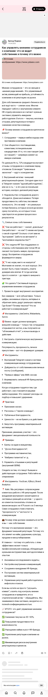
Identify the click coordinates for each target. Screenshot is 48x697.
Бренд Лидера (14, 41)
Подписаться (39, 42)
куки (17, 685)
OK (41, 685)
